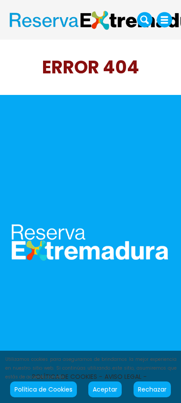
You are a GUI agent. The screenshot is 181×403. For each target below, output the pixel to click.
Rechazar (152, 389)
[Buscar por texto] (144, 19)
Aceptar (105, 389)
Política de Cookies (43, 389)
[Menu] (164, 20)
